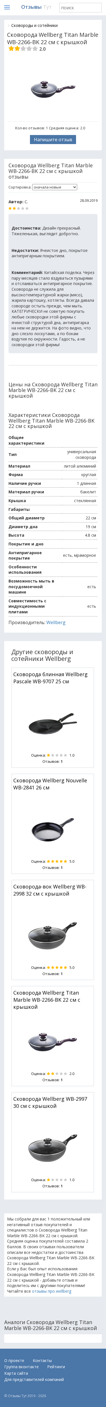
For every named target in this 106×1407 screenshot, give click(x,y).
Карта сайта (16, 1373)
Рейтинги (56, 1366)
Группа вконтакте (21, 1366)
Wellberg (56, 622)
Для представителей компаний (34, 1379)
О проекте (14, 1360)
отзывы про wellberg (51, 1291)
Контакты (42, 1360)
